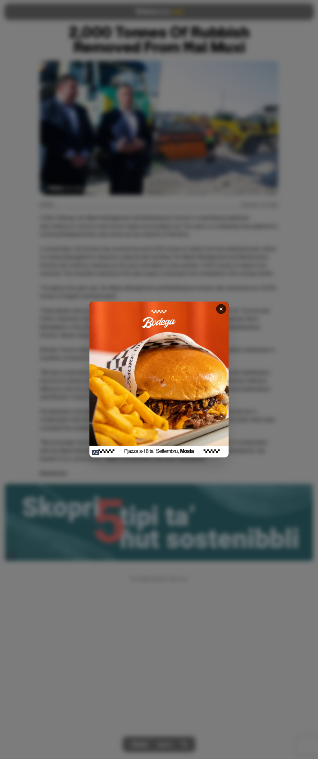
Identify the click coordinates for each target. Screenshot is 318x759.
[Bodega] (159, 380)
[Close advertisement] (221, 309)
